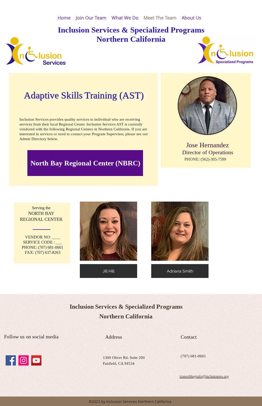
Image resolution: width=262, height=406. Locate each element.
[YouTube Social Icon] (36, 360)
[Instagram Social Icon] (23, 360)
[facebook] (11, 360)
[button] (108, 240)
